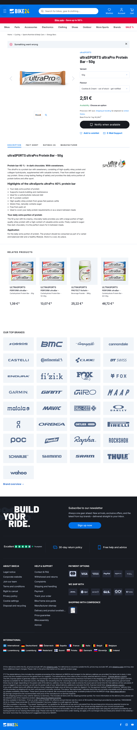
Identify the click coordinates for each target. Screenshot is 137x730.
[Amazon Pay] (118, 573)
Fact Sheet (32, 145)
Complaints (40, 581)
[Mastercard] (72, 573)
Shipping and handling (46, 586)
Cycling (17, 35)
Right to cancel (10, 591)
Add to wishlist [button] (91, 133)
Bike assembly (42, 620)
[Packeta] (129, 592)
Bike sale (59, 20)
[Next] (73, 78)
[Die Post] (95, 592)
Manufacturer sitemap (45, 605)
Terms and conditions (14, 586)
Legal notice (9, 572)
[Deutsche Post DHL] (72, 592)
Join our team (10, 581)
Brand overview (12, 484)
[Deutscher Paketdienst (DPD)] (84, 592)
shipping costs (52, 667)
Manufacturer (69, 145)
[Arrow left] (11, 271)
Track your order (43, 596)
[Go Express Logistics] (118, 592)
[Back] (10, 78)
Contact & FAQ (42, 572)
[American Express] (95, 573)
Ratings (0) (49, 145)
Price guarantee (42, 615)
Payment (39, 591)
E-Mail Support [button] (114, 133)
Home (9, 35)
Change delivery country (117, 676)
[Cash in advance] (129, 573)
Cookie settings (11, 600)
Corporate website (12, 576)
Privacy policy (10, 596)
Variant (83, 69)
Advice (38, 625)
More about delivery (117, 691)
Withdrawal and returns (46, 576)
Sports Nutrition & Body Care (33, 35)
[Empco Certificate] (72, 610)
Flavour (83, 83)
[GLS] (106, 592)
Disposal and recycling (14, 605)
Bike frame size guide (45, 600)
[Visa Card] (84, 573)
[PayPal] (106, 573)
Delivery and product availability (50, 610)
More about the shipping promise (48, 698)
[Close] (126, 44)
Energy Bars (51, 35)
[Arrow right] (33, 271)
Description (14, 145)
